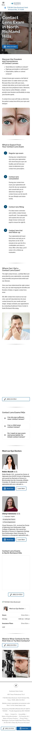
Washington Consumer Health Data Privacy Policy (16, 720)
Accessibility (22, 714)
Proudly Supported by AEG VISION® (19, 711)
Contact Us (13, 714)
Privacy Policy (24, 718)
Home (7, 714)
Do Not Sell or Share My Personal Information (17, 722)
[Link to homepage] (16, 4)
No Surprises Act (24, 716)
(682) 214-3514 (20, 700)
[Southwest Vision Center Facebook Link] (16, 686)
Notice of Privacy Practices (10, 718)
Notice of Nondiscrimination (9, 716)
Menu (3, 5)
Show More (24, 615)
